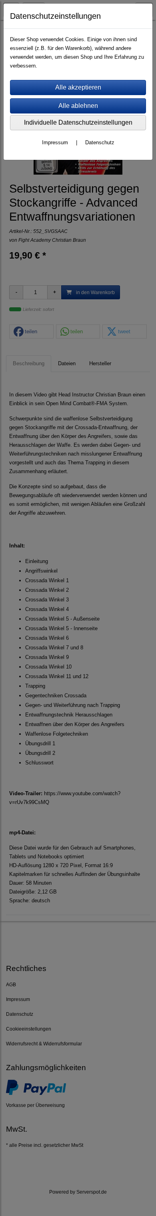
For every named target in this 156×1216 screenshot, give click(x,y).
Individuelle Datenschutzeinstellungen (78, 122)
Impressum (55, 142)
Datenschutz (99, 142)
